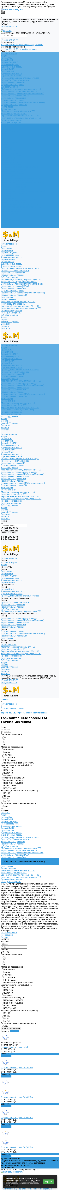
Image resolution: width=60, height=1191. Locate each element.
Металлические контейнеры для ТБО (18, 111)
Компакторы (7, 107)
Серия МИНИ (7, 60)
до (2, 732)
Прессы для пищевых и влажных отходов (20, 78)
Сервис (4, 218)
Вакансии (5, 222)
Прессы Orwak (7, 71)
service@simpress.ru (28, 49)
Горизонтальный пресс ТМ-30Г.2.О (17, 1067)
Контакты (5, 227)
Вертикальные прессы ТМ (13, 82)
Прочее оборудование (11, 120)
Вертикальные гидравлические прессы (19, 91)
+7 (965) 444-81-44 (10, 44)
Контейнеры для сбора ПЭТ (14, 113)
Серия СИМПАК (8, 69)
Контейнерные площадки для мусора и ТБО (21, 118)
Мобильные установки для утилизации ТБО (21, 89)
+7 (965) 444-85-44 (10, 49)
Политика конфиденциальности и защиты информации (26, 1189)
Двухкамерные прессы (11, 67)
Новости (5, 225)
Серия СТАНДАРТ (9, 62)
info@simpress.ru (9, 26)
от (2, 729)
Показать (5, 813)
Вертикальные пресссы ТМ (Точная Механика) (22, 93)
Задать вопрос (8, 1167)
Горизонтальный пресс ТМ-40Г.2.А (17, 1097)
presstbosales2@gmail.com (31, 44)
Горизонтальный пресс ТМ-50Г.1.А (17, 1118)
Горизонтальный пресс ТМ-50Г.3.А (17, 1147)
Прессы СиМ (6, 58)
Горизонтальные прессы (12, 85)
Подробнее (6, 1056)
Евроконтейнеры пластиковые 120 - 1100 (20, 116)
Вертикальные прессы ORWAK (15, 96)
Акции (4, 56)
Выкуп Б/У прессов (10, 220)
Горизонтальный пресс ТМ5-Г (14, 1047)
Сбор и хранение (8, 109)
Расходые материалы (11, 122)
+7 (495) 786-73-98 (9, 40)
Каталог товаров (9, 142)
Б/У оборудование (9, 87)
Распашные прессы (10, 64)
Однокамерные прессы (11, 76)
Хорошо (48, 1182)
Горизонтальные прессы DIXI (14, 105)
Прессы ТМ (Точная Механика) (15, 80)
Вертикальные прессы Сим (13, 98)
